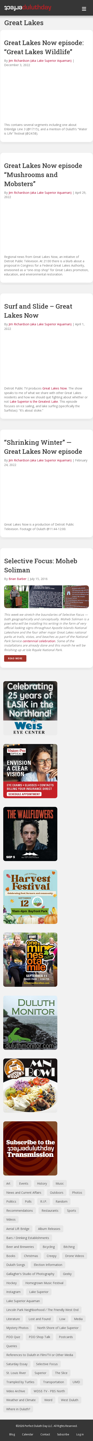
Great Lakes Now (54, 388)
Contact (45, 1434)
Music (60, 1183)
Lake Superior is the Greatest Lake (34, 401)
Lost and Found (40, 1319)
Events (23, 1183)
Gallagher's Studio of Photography (30, 1274)
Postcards (66, 1337)
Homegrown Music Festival (44, 1283)
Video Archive (15, 1391)
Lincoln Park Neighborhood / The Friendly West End (42, 1310)
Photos (77, 1192)
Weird (48, 1400)
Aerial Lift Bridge (17, 1229)
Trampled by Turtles (20, 1382)
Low (62, 1319)
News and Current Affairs (23, 1192)
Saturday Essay (16, 1364)
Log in (80, 1434)
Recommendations (19, 1210)
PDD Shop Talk (39, 1337)
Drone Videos (74, 1256)
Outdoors (56, 1192)
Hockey (11, 1283)
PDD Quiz (13, 1337)
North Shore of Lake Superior (58, 1328)
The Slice (61, 1373)
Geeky (67, 1274)
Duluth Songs (15, 1265)
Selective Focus (47, 1364)
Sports (71, 1210)
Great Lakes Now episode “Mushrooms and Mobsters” (43, 174)
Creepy (51, 1256)
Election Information (48, 1265)
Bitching (69, 1247)
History (42, 1183)
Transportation (53, 1382)
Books (10, 1256)
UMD (76, 1382)
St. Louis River (16, 1373)
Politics (11, 1201)
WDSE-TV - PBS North (49, 1391)
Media (78, 1319)
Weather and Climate (21, 1400)
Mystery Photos (17, 1328)
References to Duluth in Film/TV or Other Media (39, 1355)
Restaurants (50, 1210)
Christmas (31, 1256)
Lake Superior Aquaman (23, 1301)
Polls (28, 1201)
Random (61, 1201)
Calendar (27, 1434)
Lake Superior (38, 1292)
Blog (12, 1434)
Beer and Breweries (20, 1247)
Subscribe (63, 1434)
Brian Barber (17, 579)
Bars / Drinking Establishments (27, 1238)
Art (8, 1183)
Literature (13, 1319)
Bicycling (49, 1247)
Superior (40, 1373)
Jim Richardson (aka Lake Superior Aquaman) (40, 61)
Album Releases (49, 1229)
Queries (11, 1346)
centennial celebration (38, 641)
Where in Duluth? (18, 1409)
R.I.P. (43, 1201)
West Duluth (69, 1400)
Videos (11, 1219)
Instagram (13, 1292)
